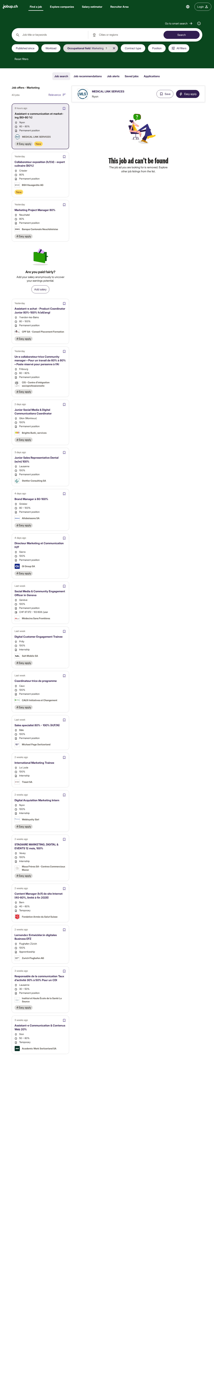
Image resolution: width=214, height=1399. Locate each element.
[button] (179, 23)
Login (200, 6)
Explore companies (62, 6)
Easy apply (190, 93)
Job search (61, 76)
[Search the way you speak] (199, 23)
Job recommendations (88, 76)
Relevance (54, 94)
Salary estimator (92, 6)
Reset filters (21, 58)
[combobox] (49, 35)
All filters (181, 48)
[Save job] (64, 108)
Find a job (36, 6)
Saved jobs (131, 76)
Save (168, 93)
